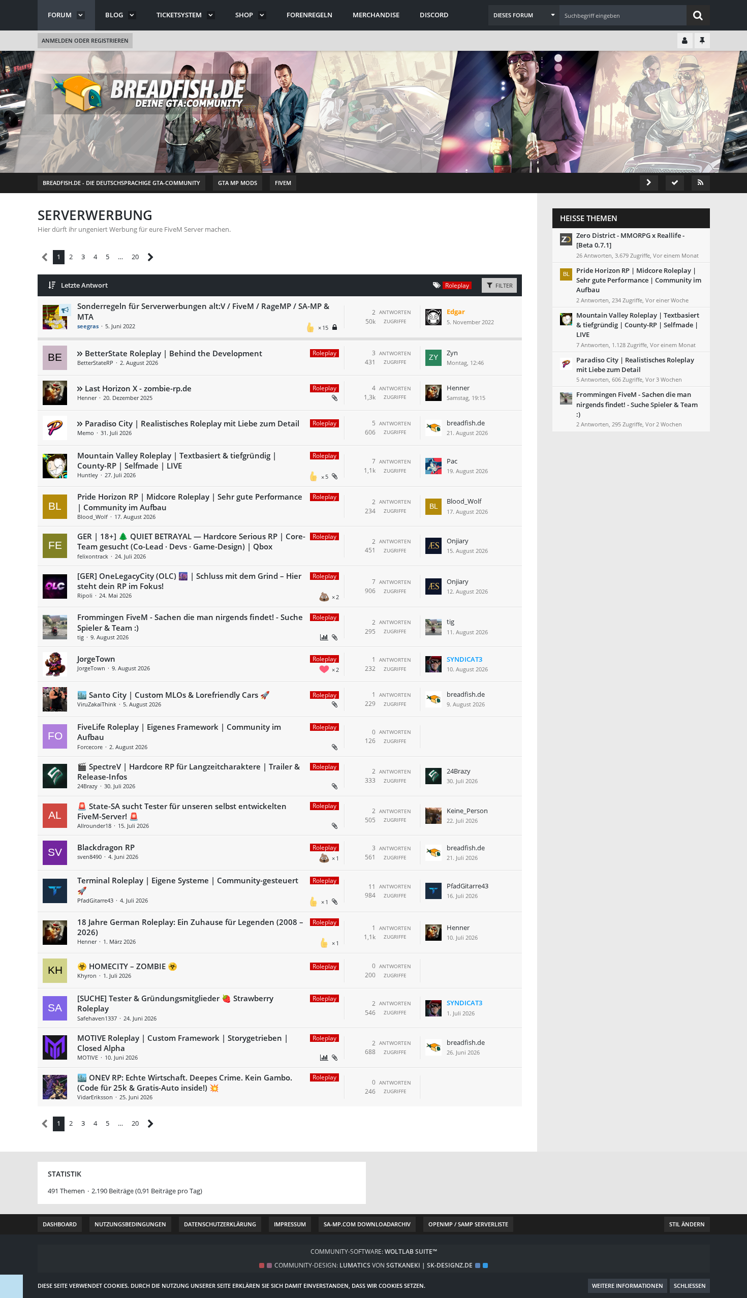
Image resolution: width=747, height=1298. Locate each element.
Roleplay (324, 353)
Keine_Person (467, 810)
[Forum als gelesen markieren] (675, 183)
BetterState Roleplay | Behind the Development (173, 353)
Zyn (452, 352)
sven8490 (89, 856)
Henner (87, 397)
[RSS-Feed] (701, 183)
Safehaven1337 (97, 1018)
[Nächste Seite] (150, 257)
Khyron (87, 975)
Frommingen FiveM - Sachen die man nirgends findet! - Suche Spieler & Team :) (637, 404)
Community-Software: (373, 1251)
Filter (503, 285)
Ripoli (84, 595)
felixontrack (92, 556)
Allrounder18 (94, 825)
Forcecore (90, 747)
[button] (523, 15)
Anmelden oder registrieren (85, 40)
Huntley (87, 475)
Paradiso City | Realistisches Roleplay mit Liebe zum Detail (192, 423)
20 (135, 256)
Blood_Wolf (92, 516)
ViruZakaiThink (96, 704)
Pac (452, 461)
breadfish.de (466, 422)
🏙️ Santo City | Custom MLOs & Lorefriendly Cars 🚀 (173, 695)
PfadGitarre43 (95, 900)
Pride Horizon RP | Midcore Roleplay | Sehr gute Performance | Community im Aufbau (638, 280)
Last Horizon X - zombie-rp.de (138, 388)
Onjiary (458, 540)
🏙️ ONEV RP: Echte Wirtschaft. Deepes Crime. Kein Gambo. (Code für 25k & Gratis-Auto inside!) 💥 (184, 1082)
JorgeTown (96, 659)
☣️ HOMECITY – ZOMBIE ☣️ (127, 966)
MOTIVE (87, 1057)
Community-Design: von (373, 1265)
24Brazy (87, 786)
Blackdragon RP (106, 847)
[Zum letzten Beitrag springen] (433, 317)
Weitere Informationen (627, 1285)
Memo (85, 433)
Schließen (690, 1285)
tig (80, 637)
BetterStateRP (95, 362)
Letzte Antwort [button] (84, 285)
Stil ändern (687, 1224)
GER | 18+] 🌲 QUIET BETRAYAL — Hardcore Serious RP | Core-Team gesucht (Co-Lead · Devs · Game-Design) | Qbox (191, 541)
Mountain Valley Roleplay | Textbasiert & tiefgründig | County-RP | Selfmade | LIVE (176, 460)
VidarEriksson (95, 1097)
